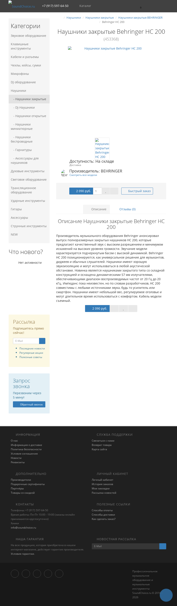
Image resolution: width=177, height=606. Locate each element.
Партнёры (17, 488)
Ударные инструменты (28, 201)
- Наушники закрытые (28, 99)
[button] (139, 6)
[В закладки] (106, 191)
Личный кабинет (102, 480)
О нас (14, 440)
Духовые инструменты (27, 171)
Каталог (85, 6)
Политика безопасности (26, 449)
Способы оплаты (102, 510)
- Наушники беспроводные (22, 139)
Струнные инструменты (29, 226)
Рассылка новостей (104, 493)
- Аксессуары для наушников (25, 160)
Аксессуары (19, 217)
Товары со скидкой (23, 493)
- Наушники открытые (28, 116)
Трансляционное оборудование (23, 190)
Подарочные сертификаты (28, 484)
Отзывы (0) (127, 209)
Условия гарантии (22, 554)
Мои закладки (101, 488)
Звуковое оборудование (28, 36)
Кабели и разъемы (25, 57)
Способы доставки (103, 514)
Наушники (18, 90)
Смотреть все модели (83, 175)
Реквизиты (18, 462)
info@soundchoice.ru (23, 527)
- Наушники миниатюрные (22, 126)
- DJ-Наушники (23, 107)
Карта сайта (99, 449)
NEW (14, 234)
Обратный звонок (31, 404)
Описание (98, 209)
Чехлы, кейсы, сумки (26, 65)
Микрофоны (20, 74)
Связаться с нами (103, 440)
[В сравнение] (114, 191)
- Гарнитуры (21, 150)
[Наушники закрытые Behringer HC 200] (111, 89)
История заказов (102, 484)
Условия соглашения (24, 453)
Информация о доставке (26, 445)
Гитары (16, 209)
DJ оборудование (23, 82)
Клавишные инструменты (21, 46)
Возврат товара (102, 445)
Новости (16, 458)
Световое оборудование (29, 179)
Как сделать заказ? (103, 519)
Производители (21, 480)
